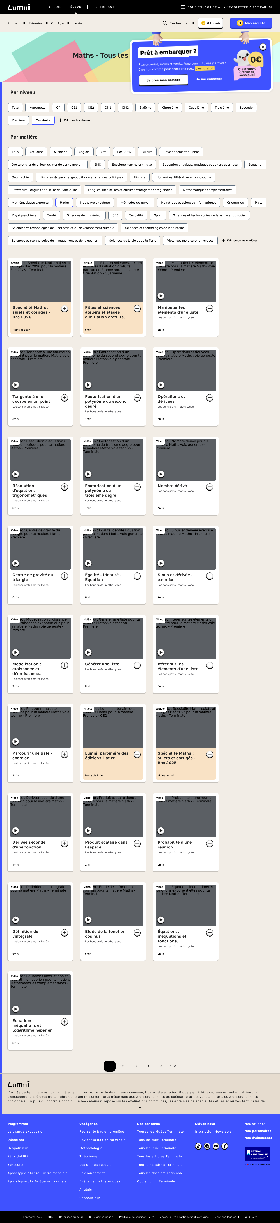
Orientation (235, 202)
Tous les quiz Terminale (156, 1139)
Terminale (43, 120)
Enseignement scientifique (132, 164)
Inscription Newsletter (214, 1131)
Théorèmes (88, 1156)
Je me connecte (209, 79)
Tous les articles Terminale (159, 1156)
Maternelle (37, 107)
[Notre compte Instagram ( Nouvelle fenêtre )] (207, 1146)
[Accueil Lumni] (19, 7)
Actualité (36, 152)
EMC (97, 164)
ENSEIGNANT (103, 7)
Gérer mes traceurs (71, 1217)
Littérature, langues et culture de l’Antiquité (44, 190)
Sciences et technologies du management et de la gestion (55, 240)
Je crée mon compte (163, 80)
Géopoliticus (18, 1148)
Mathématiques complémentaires (207, 190)
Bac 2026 (124, 152)
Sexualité (136, 215)
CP (58, 107)
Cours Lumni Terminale (156, 1181)
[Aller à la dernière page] (175, 1066)
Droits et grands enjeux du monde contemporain (47, 164)
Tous (15, 107)
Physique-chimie (24, 215)
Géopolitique (90, 1198)
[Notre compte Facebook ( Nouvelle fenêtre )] (224, 1146)
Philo (258, 202)
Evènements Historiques (99, 1181)
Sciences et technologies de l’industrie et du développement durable (63, 228)
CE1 (74, 107)
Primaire (35, 23)
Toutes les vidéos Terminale (160, 1131)
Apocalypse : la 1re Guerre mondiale (38, 1173)
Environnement (92, 1173)
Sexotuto (15, 1164)
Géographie (20, 177)
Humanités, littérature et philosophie (183, 177)
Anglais (84, 152)
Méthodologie (90, 1148)
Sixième (145, 107)
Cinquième (170, 107)
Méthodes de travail (135, 202)
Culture (147, 152)
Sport (158, 215)
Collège (57, 23)
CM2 (125, 107)
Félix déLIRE (18, 1156)
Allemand (61, 152)
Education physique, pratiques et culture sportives (200, 164)
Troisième (222, 107)
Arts (103, 152)
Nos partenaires (258, 1131)
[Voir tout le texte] (140, 1107)
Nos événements (258, 1138)
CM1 (108, 107)
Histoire (139, 177)
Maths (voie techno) (95, 202)
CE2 (91, 107)
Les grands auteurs (95, 1164)
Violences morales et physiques (190, 240)
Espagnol (255, 164)
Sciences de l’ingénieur (84, 215)
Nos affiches (255, 1124)
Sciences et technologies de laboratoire (154, 228)
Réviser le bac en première (101, 1131)
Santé (51, 215)
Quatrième (196, 107)
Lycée (77, 23)
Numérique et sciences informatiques (188, 202)
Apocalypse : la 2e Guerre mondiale (37, 1181)
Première (18, 120)
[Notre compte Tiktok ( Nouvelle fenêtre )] (198, 1146)
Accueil (14, 23)
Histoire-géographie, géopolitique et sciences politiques (81, 177)
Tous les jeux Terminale (156, 1148)
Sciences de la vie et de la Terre (132, 240)
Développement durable (181, 152)
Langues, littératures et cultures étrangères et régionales (130, 190)
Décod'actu (17, 1139)
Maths (64, 202)
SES (115, 215)
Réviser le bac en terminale (102, 1139)
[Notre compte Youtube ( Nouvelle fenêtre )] (216, 1146)
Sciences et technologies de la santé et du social (209, 215)
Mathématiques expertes (30, 202)
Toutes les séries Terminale (160, 1164)
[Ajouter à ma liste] (64, 308)
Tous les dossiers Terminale (160, 1173)
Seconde (246, 107)
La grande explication (26, 1131)
